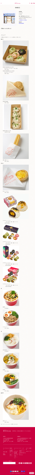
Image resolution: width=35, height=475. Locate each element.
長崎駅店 (4, 454)
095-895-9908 (21, 23)
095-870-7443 (7, 440)
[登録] (16, 463)
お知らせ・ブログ (28, 451)
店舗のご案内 (5, 451)
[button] (1, 3)
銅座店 (4, 453)
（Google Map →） (8, 439)
